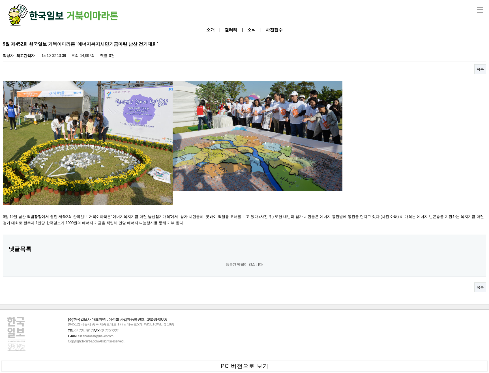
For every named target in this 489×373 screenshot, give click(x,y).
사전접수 (274, 29)
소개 (210, 29)
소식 (251, 29)
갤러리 (231, 29)
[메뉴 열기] (480, 10)
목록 (480, 69)
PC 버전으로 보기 (245, 366)
